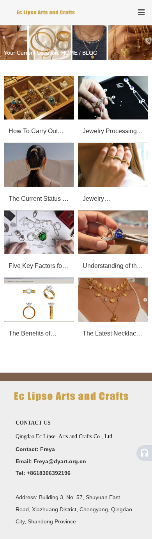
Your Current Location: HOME (41, 53)
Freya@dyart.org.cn (60, 461)
